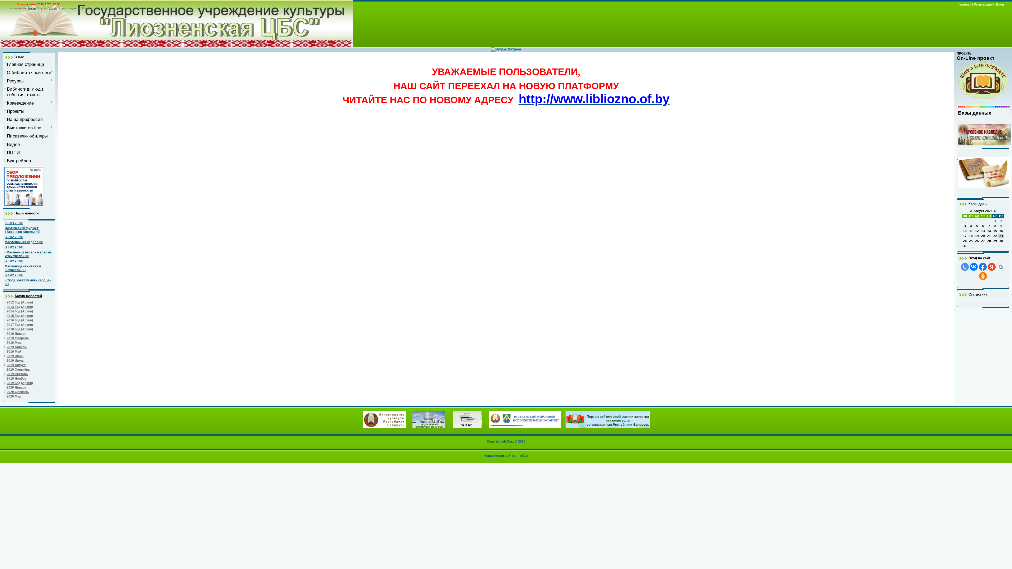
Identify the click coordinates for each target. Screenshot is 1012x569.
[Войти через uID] (965, 267)
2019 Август (16, 365)
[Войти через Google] (1001, 267)
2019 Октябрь (17, 374)
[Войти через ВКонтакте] (974, 267)
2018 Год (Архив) (20, 329)
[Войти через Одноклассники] (983, 276)
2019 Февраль (18, 338)
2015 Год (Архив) (20, 316)
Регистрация (984, 4)
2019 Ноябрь (16, 378)
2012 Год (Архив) (20, 302)
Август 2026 (983, 211)
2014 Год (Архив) (20, 311)
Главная (965, 4)
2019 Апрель (17, 347)
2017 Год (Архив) (20, 325)
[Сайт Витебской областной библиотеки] (467, 427)
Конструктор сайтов (499, 456)
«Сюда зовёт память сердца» (28, 280)
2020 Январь (16, 387)
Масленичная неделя (21, 242)
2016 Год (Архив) (20, 320)
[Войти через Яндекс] (992, 267)
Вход (1000, 4)
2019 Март (15, 343)
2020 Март (15, 396)
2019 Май (14, 352)
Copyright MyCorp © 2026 (506, 441)
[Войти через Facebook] (983, 267)
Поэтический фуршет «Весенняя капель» (21, 230)
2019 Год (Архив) (20, 383)
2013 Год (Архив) (20, 307)
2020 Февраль (18, 392)
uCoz (524, 456)
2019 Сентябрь (18, 369)
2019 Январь (16, 334)
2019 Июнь (15, 356)
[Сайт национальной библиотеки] (428, 427)
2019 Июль (15, 360)
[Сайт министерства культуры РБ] (384, 427)
